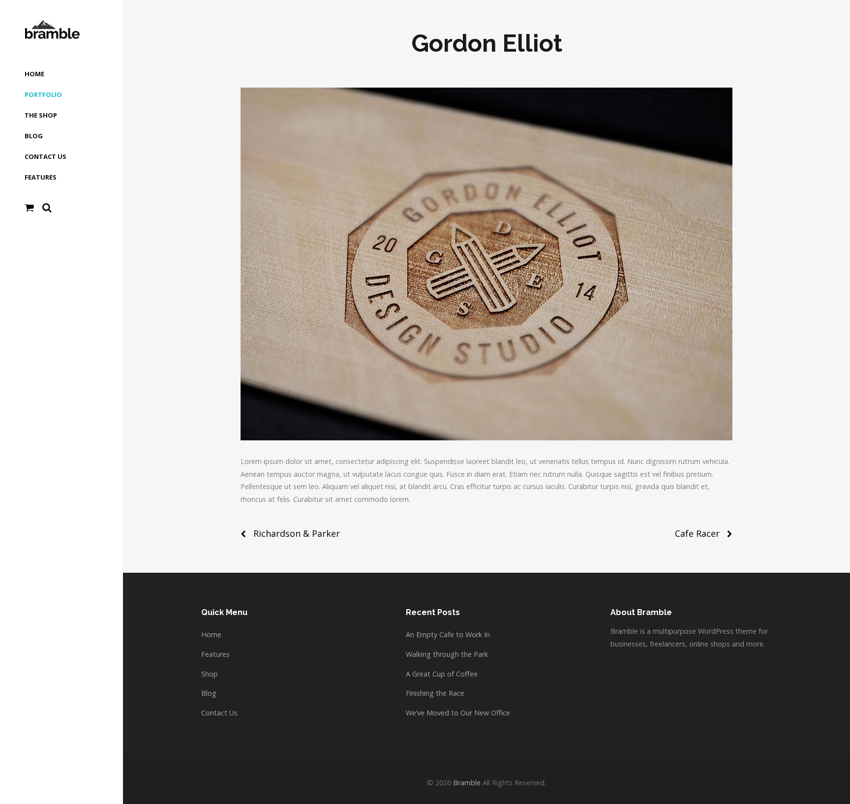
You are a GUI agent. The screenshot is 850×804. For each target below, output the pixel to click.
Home (211, 634)
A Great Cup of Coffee (442, 674)
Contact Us (219, 712)
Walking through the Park (447, 654)
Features (215, 654)
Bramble (467, 782)
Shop (209, 674)
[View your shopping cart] (29, 208)
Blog (208, 693)
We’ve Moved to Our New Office (458, 712)
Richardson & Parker (296, 533)
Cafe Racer (697, 533)
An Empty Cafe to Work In (448, 634)
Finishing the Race (435, 693)
